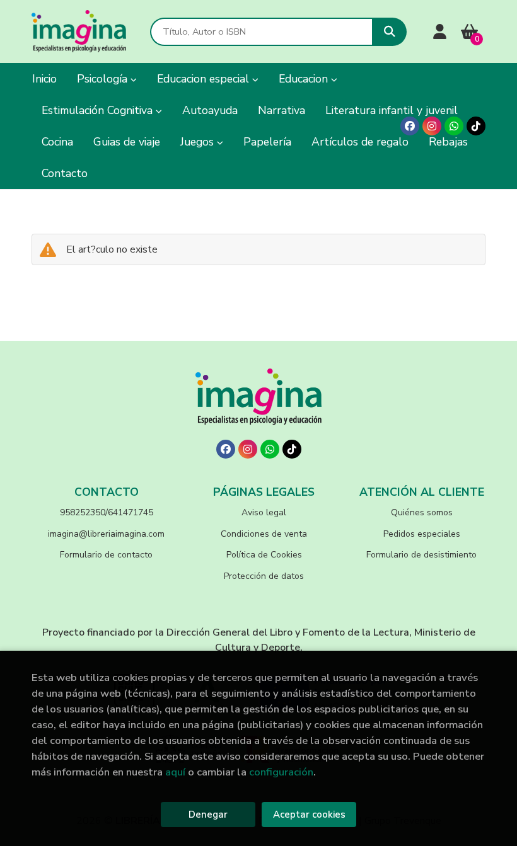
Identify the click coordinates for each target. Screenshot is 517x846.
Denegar (208, 814)
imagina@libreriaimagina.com (106, 534)
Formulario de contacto (106, 555)
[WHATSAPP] (453, 126)
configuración (281, 772)
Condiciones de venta (264, 534)
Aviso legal (263, 512)
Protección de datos (264, 576)
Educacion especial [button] (204, 78)
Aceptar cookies (309, 814)
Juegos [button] (198, 141)
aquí (175, 772)
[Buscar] (389, 32)
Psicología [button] (104, 78)
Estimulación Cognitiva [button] (99, 110)
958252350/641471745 (106, 512)
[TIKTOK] (476, 126)
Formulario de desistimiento (421, 555)
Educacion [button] (305, 78)
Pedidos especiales (421, 534)
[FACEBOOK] (409, 126)
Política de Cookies (264, 555)
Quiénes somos (422, 512)
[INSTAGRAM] (431, 126)
